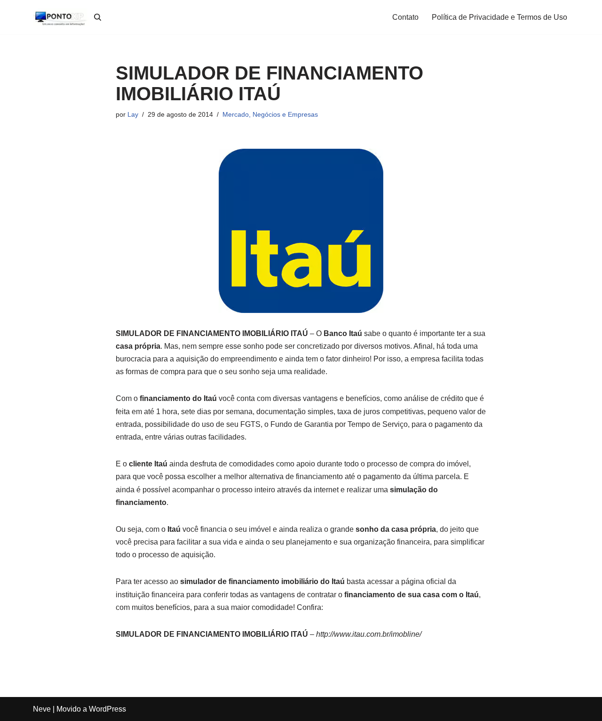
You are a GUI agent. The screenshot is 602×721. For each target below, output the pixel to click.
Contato (405, 17)
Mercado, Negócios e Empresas (270, 114)
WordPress (107, 709)
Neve (42, 709)
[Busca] (97, 17)
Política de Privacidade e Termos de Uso (499, 17)
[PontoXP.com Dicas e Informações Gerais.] (61, 17)
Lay (132, 114)
